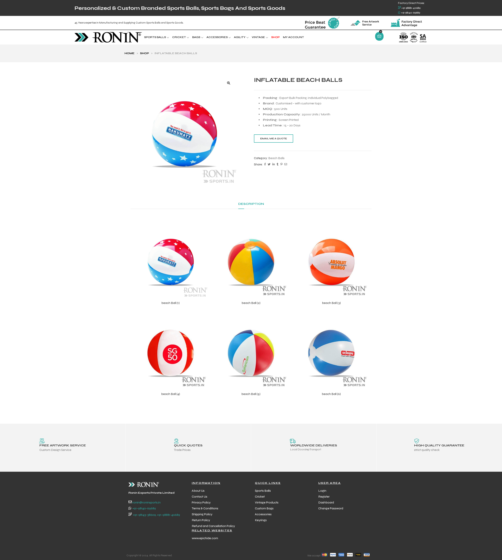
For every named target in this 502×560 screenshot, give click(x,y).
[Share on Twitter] (269, 164)
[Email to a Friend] (285, 164)
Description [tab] (251, 204)
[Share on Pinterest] (281, 164)
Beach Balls (276, 158)
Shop (144, 53)
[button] (228, 83)
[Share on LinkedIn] (273, 164)
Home (130, 53)
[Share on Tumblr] (277, 164)
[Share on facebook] (265, 164)
